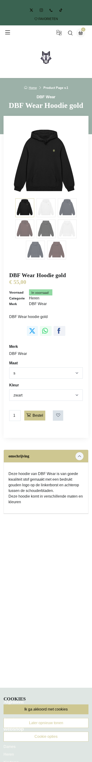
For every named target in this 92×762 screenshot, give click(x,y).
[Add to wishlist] (58, 415)
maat (13, 363)
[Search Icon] (70, 34)
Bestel (38, 415)
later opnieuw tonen (46, 723)
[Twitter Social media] (31, 10)
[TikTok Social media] (61, 10)
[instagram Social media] (41, 10)
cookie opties (46, 736)
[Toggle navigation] (8, 33)
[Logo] (46, 57)
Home (33, 88)
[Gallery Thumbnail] (24, 207)
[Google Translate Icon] (59, 34)
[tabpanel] (46, 482)
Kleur (14, 385)
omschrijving (18, 456)
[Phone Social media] (51, 10)
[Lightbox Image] (46, 160)
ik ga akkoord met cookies (46, 709)
